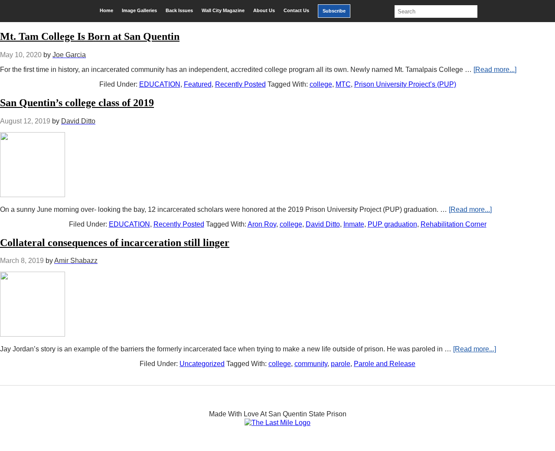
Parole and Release (384, 363)
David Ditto (323, 224)
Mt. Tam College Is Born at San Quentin (90, 36)
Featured (198, 84)
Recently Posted (240, 84)
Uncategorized (202, 363)
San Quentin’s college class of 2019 (77, 102)
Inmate (353, 224)
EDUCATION (159, 84)
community (310, 363)
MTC (343, 84)
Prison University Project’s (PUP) (405, 84)
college (321, 84)
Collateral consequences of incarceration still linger (114, 242)
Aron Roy (262, 224)
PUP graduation (392, 224)
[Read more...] (494, 69)
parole (340, 363)
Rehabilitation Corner (453, 224)
